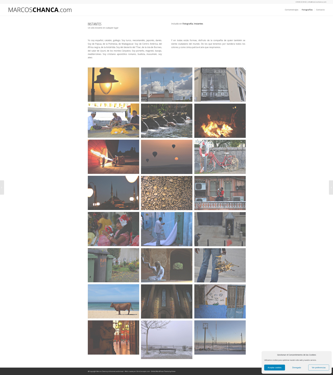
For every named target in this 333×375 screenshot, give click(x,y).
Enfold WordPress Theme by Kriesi (163, 371)
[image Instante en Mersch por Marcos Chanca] (114, 266)
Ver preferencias (319, 367)
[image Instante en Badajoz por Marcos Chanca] (221, 85)
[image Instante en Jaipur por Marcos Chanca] (221, 194)
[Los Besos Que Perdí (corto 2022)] (331, 187)
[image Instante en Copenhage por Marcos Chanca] (221, 158)
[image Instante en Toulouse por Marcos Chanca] (167, 302)
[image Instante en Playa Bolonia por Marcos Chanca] (114, 302)
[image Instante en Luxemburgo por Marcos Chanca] (221, 230)
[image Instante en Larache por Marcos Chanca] (167, 230)
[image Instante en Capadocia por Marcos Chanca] (114, 158)
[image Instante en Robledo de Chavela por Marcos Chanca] (167, 341)
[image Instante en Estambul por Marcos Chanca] (114, 194)
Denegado (296, 367)
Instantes (198, 23)
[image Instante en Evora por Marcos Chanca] (167, 194)
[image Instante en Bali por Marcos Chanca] (114, 122)
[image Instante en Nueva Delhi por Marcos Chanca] (167, 266)
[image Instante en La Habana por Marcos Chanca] (114, 230)
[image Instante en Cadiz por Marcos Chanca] (114, 85)
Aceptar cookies (274, 367)
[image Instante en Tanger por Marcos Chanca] (221, 302)
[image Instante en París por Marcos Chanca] (221, 266)
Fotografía (187, 23)
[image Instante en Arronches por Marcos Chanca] (167, 85)
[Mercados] (2, 187)
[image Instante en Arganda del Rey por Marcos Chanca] (221, 338)
